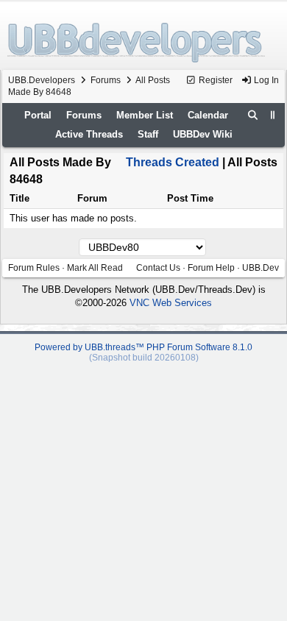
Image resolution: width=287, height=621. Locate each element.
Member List (144, 115)
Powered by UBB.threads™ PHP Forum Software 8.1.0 (143, 347)
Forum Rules (34, 268)
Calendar (208, 115)
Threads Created (172, 162)
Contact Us (158, 268)
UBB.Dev (260, 268)
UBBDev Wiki (203, 134)
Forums (106, 80)
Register (214, 80)
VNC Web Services (171, 302)
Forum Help (211, 268)
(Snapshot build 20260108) (144, 357)
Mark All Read (95, 268)
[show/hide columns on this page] (273, 115)
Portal (38, 115)
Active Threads (89, 134)
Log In (265, 80)
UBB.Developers (41, 80)
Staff (148, 134)
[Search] (253, 115)
